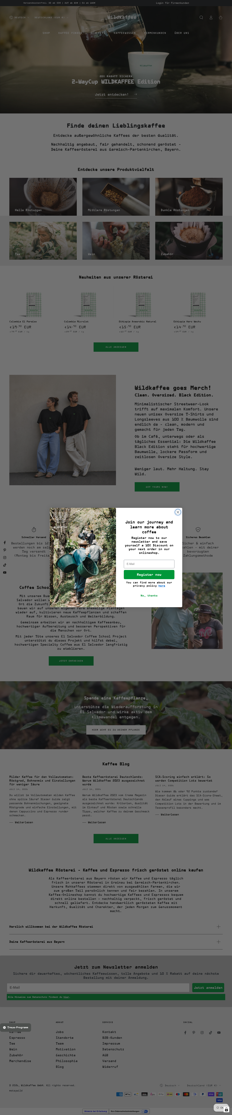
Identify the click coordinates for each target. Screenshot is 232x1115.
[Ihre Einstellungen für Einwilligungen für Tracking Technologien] (226, 1109)
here (161, 585)
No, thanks (149, 595)
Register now (149, 575)
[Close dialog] (178, 512)
